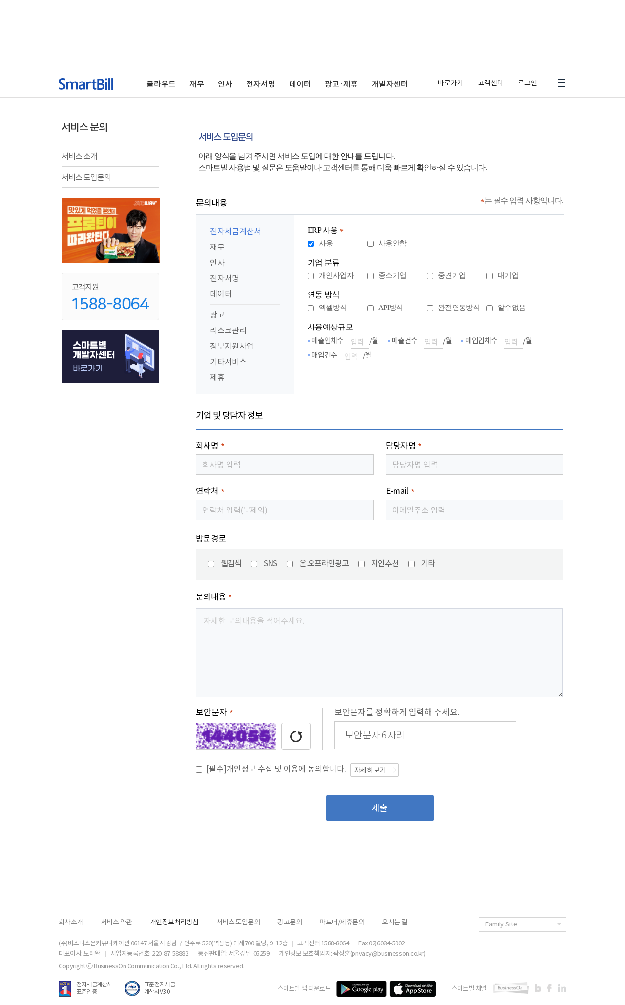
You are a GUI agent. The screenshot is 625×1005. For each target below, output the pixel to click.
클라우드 (161, 84)
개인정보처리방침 (174, 922)
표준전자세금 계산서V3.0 (159, 988)
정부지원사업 (232, 346)
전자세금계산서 (235, 231)
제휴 (217, 377)
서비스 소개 (79, 158)
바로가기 (450, 83)
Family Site (501, 924)
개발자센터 (390, 84)
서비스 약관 (116, 922)
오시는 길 (394, 922)
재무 (196, 84)
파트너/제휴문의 (341, 922)
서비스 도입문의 (86, 177)
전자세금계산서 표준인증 (94, 988)
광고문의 (289, 922)
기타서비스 (228, 362)
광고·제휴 (341, 84)
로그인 (527, 83)
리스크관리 (228, 330)
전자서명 (260, 84)
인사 (225, 84)
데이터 (300, 84)
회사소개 (71, 922)
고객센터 (490, 83)
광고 (217, 315)
